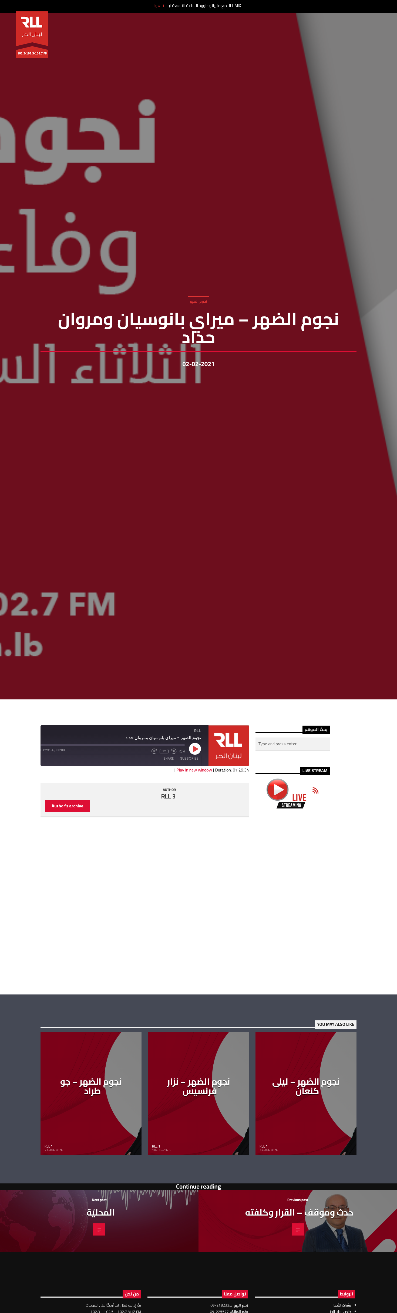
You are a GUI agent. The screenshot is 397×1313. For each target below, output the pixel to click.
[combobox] (292, 809)
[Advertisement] (292, 967)
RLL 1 (49, 1212)
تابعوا (159, 5)
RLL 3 (168, 862)
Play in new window (194, 836)
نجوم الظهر (198, 331)
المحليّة (101, 1278)
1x (164, 817)
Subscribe (189, 824)
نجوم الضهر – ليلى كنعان (306, 1152)
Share (168, 824)
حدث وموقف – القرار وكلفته (299, 1278)
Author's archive (67, 871)
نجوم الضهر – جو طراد (91, 1152)
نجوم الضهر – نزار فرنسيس (198, 1152)
